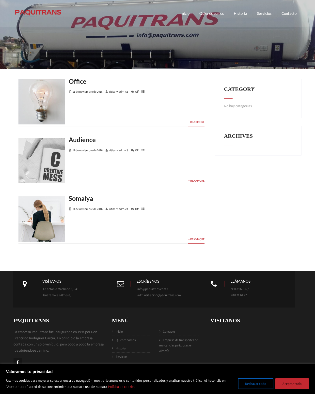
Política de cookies (121, 386)
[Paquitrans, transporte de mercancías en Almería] (38, 20)
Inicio (185, 13)
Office (77, 81)
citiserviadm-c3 (118, 91)
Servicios (264, 13)
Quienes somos (211, 13)
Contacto (289, 13)
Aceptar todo (292, 383)
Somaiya (81, 198)
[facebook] (18, 362)
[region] (157, 379)
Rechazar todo (255, 383)
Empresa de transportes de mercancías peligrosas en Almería (178, 345)
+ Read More (196, 122)
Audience (82, 140)
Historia (240, 13)
